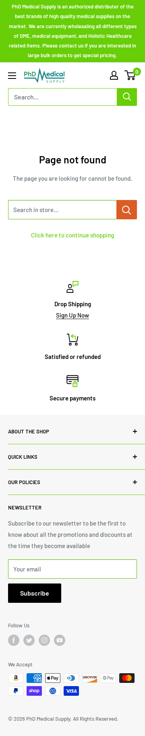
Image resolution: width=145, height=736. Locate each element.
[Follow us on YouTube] (59, 640)
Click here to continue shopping (72, 235)
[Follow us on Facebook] (13, 640)
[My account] (114, 75)
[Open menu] (12, 75)
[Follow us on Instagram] (44, 640)
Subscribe (34, 593)
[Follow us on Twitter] (29, 640)
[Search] (127, 97)
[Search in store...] (126, 209)
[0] (130, 75)
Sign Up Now (72, 315)
